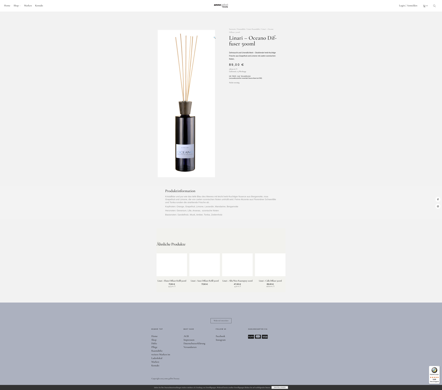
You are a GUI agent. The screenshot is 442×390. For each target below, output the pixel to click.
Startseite (232, 29)
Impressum (189, 339)
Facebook (438, 199)
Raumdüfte (241, 29)
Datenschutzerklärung (194, 343)
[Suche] (434, 6)
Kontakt (39, 5)
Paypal (251, 336)
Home (7, 5)
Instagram (438, 206)
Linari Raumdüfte (253, 29)
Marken (28, 5)
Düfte (154, 343)
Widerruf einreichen (221, 320)
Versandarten (190, 347)
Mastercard (258, 336)
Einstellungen (280, 387)
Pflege (154, 347)
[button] (214, 34)
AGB (186, 336)
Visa (265, 336)
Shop (16, 5)
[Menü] (438, 367)
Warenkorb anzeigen (425, 6)
